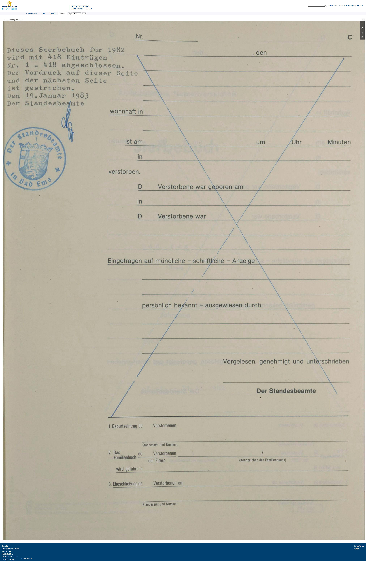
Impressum (360, 5)
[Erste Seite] (69, 14)
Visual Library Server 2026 (26, 558)
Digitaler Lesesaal (80, 6)
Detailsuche (332, 5)
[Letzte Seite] (85, 14)
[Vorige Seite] (71, 14)
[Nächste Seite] (83, 14)
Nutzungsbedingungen (346, 5)
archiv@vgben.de (8, 559)
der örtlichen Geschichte (81, 8)
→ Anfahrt (355, 549)
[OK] (326, 5)
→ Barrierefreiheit (358, 546)
